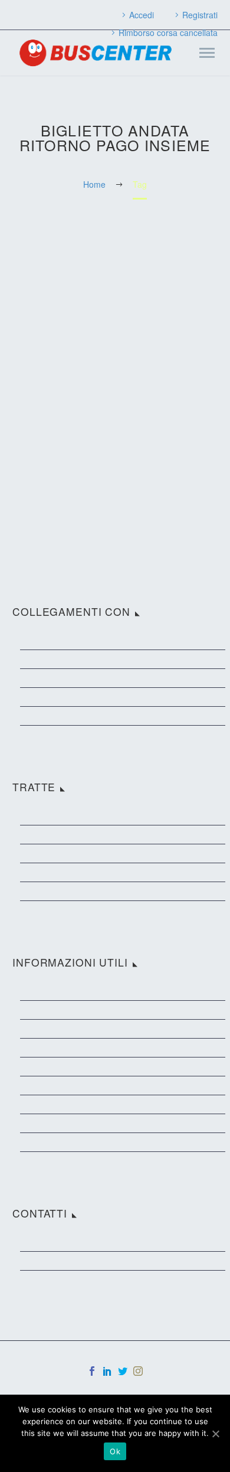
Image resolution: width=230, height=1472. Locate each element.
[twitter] (122, 1371)
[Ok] (215, 1434)
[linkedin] (107, 1371)
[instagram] (138, 1371)
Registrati (200, 15)
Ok (115, 1451)
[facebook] (92, 1371)
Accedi (141, 15)
